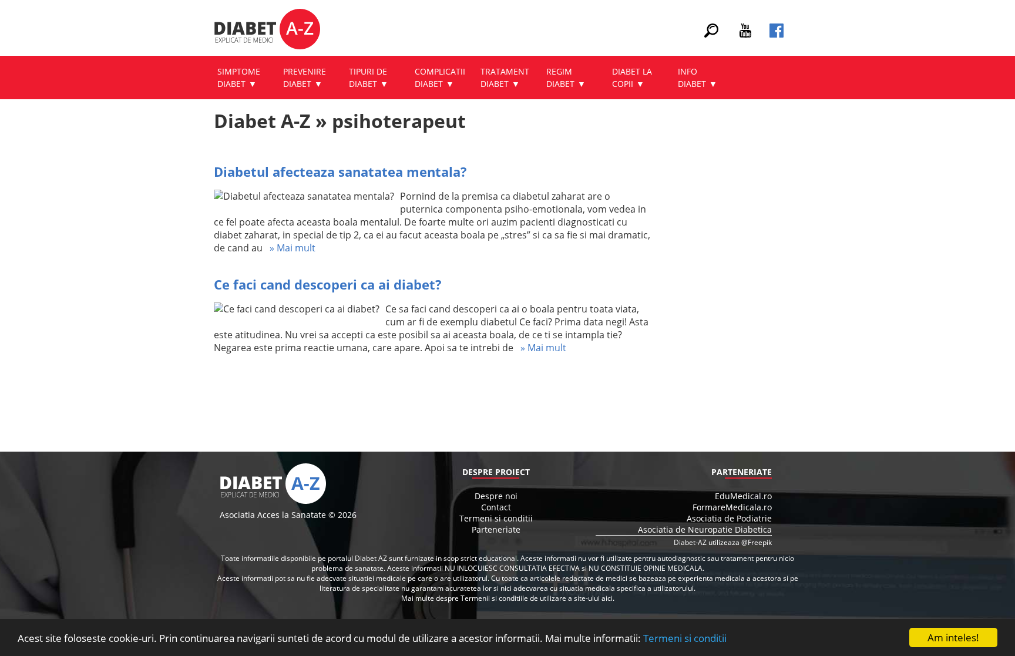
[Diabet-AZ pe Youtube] (745, 34)
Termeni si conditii (685, 638)
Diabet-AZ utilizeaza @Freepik (723, 542)
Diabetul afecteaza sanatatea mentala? (340, 171)
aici (607, 598)
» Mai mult (289, 247)
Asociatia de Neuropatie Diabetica (705, 529)
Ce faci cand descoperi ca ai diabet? (328, 284)
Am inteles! (953, 637)
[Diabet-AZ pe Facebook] (776, 34)
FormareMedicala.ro (732, 507)
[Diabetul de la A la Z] (267, 30)
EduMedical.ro (743, 496)
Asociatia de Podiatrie (729, 518)
